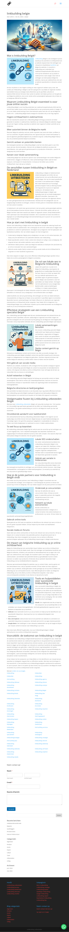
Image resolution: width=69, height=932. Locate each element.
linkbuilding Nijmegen (10, 723)
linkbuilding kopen (12, 719)
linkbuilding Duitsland (38, 700)
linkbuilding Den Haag (40, 694)
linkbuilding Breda (12, 693)
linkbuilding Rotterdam (10, 728)
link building (10, 679)
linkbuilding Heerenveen (10, 715)
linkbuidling (10, 673)
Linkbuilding (39, 59)
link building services (41, 727)
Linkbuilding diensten (13, 891)
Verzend (11, 809)
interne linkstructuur (13, 834)
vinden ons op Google (18, 671)
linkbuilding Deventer (13, 698)
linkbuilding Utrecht (41, 740)
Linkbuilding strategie (43, 887)
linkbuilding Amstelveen (10, 686)
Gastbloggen (10, 829)
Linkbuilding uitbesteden (23, 404)
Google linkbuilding (42, 894)
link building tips (12, 740)
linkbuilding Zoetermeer (10, 753)
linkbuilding (38, 676)
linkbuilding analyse (41, 685)
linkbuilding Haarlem (41, 709)
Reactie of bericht (13, 792)
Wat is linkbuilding (42, 885)
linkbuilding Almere (41, 682)
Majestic (9, 826)
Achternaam (28, 778)
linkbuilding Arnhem (13, 690)
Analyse (9, 844)
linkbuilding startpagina (38, 733)
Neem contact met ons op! (44, 909)
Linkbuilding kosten (42, 889)
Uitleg (8, 861)
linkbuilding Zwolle (12, 757)
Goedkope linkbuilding (43, 891)
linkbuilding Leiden (41, 719)
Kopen (9, 850)
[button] (63, 926)
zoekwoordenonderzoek (14, 823)
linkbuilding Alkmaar (13, 682)
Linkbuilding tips (42, 900)
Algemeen (10, 842)
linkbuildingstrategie (13, 737)
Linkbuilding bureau (13, 887)
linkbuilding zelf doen (41, 749)
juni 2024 (9, 868)
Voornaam (10, 778)
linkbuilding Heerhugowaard (40, 715)
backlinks (53, 65)
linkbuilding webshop (41, 744)
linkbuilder (10, 676)
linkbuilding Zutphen (41, 752)
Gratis (9, 847)
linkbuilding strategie (41, 737)
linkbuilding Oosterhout (38, 723)
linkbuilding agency (41, 679)
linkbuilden (38, 673)
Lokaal (26, 17)
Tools (8, 855)
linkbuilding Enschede (38, 705)
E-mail (10, 782)
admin (12, 17)
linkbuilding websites (13, 749)
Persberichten (11, 831)
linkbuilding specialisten (10, 733)
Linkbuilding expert (42, 896)
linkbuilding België (40, 690)
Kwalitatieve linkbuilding (44, 898)
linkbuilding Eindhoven (10, 705)
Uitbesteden (10, 858)
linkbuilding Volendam (10, 745)
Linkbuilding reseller (13, 894)
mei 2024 (9, 871)
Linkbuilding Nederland (14, 889)
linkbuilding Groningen (10, 710)
